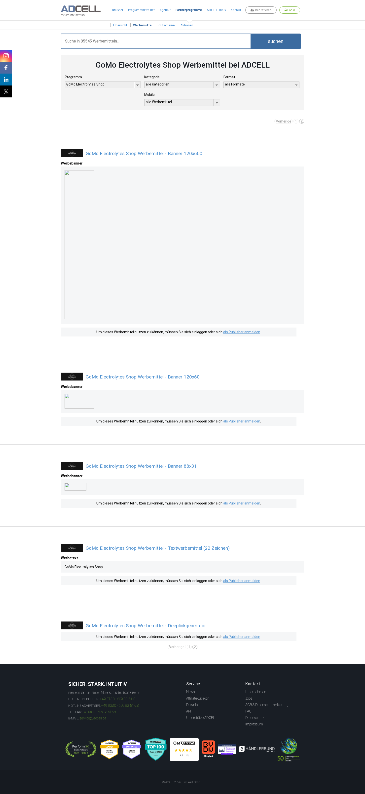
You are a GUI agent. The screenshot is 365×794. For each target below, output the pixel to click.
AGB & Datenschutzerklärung (267, 705)
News (190, 692)
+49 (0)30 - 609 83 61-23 (120, 706)
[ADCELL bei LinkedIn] (6, 79)
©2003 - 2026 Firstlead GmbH (182, 782)
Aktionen (187, 25)
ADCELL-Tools (216, 10)
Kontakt (236, 10)
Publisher (116, 10)
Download (193, 705)
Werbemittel (142, 25)
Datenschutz (254, 718)
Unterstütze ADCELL (201, 718)
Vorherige (283, 121)
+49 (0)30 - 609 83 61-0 (117, 699)
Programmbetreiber (141, 10)
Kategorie (152, 77)
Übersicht (120, 25)
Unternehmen (255, 692)
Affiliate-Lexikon (197, 698)
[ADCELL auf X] (6, 91)
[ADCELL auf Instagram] (6, 56)
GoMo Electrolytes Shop (84, 567)
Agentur (165, 10)
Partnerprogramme (189, 10)
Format (229, 77)
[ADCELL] (184, 749)
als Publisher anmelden (241, 332)
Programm (73, 77)
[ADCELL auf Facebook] (6, 68)
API (188, 711)
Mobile (149, 95)
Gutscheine (166, 25)
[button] (276, 41)
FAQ (248, 711)
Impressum (254, 724)
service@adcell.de (92, 718)
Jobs (249, 698)
